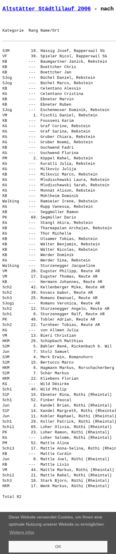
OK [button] (58, 546)
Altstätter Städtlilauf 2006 (46, 9)
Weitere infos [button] (22, 532)
